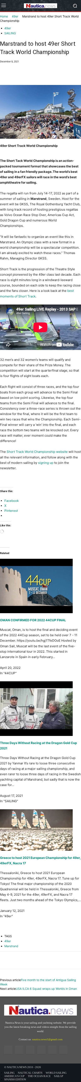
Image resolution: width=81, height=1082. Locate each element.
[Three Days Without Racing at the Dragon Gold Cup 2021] (40, 708)
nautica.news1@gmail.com (47, 1039)
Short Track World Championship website (37, 452)
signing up (45, 463)
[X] (14, 75)
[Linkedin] (30, 1050)
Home (4, 16)
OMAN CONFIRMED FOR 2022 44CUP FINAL (33, 620)
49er (15, 16)
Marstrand (11, 946)
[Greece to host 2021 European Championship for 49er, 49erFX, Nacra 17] (40, 830)
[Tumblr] (52, 1050)
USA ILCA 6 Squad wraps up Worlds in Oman (46, 988)
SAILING (10, 33)
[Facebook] (4, 75)
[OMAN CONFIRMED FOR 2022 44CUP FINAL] (40, 580)
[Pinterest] (23, 75)
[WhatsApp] (33, 75)
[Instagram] (19, 1050)
